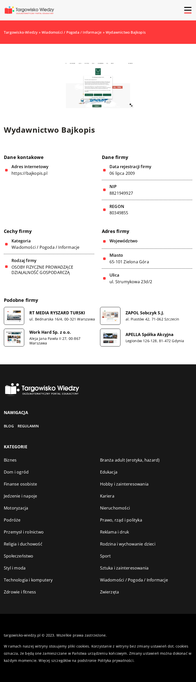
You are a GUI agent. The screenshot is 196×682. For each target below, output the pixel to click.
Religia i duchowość (23, 544)
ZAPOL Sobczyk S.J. (145, 313)
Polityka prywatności (115, 660)
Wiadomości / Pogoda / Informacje (45, 247)
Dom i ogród (16, 472)
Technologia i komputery (28, 580)
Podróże (12, 520)
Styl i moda (15, 568)
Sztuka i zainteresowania (124, 568)
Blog (9, 426)
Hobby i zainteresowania (124, 484)
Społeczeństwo (18, 556)
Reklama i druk (114, 532)
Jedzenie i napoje (20, 496)
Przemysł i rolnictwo (24, 532)
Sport (105, 556)
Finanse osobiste (20, 484)
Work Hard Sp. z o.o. (50, 332)
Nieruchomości (115, 508)
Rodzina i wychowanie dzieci (127, 544)
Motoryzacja (16, 508)
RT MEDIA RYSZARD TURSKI (57, 313)
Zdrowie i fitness (20, 592)
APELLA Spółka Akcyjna (150, 334)
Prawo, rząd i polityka (121, 520)
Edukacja (109, 472)
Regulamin (28, 426)
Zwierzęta (109, 592)
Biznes (10, 460)
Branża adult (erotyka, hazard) (130, 460)
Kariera (107, 496)
